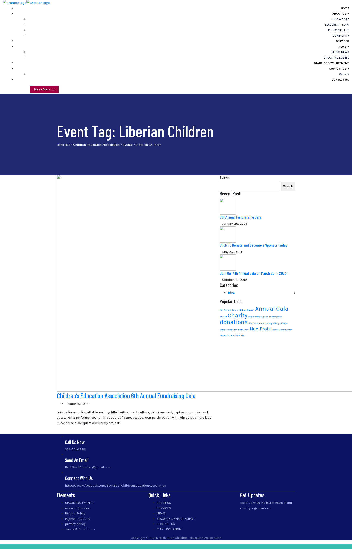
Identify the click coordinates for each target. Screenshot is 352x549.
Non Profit (261, 329)
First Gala (253, 323)
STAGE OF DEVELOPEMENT (331, 63)
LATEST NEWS (340, 52)
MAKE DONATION (169, 529)
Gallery (276, 323)
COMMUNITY (341, 35)
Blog (231, 292)
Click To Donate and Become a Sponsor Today (253, 245)
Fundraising (265, 323)
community (254, 316)
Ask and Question (78, 508)
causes (344, 74)
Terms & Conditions (80, 529)
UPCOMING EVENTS (336, 57)
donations (234, 322)
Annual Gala (271, 308)
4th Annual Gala (228, 310)
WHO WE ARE (340, 19)
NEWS (342, 46)
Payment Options (77, 519)
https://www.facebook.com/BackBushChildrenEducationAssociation (115, 485)
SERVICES (342, 41)
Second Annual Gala (230, 335)
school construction (282, 329)
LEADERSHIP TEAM (337, 24)
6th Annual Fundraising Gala (240, 217)
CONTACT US (340, 79)
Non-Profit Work (241, 329)
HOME (345, 8)
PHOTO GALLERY (338, 30)
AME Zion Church (245, 310)
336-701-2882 (75, 449)
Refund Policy (75, 513)
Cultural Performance (271, 316)
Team (243, 335)
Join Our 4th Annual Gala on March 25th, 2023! (253, 273)
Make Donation (44, 89)
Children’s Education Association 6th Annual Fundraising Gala (126, 395)
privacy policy (75, 524)
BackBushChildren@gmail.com (88, 467)
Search (225, 177)
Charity (238, 315)
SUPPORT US (337, 68)
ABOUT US (339, 13)
